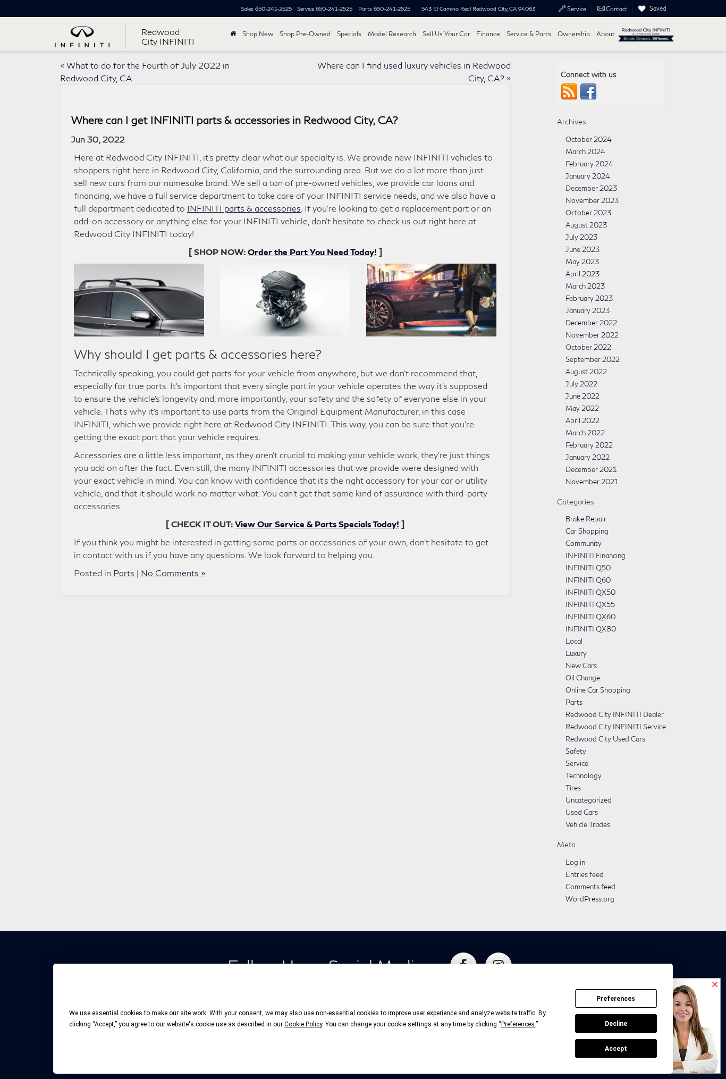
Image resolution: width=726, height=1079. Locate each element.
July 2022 (581, 384)
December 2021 (591, 469)
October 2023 (588, 212)
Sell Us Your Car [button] (446, 34)
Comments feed (590, 886)
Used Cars (581, 812)
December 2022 (591, 322)
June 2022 (582, 396)
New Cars (581, 665)
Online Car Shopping (597, 690)
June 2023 (582, 249)
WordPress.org (589, 899)
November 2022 (592, 335)
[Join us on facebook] (588, 91)
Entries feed (584, 874)
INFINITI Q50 (588, 567)
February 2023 (589, 298)
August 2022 (586, 371)
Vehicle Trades (587, 824)
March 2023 (585, 286)
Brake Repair (585, 519)
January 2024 (587, 176)
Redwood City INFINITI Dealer (614, 714)
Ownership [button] (574, 34)
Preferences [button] (518, 1024)
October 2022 (588, 347)
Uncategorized (588, 800)
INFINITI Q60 (588, 580)
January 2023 (587, 310)
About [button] (605, 34)
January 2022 (587, 457)
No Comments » (173, 573)
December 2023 (591, 188)
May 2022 (582, 408)
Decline (616, 1023)
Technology (583, 775)
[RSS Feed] (569, 91)
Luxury (576, 653)
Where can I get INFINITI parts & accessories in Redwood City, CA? (234, 119)
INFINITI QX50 (590, 592)
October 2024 (588, 139)
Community (583, 543)
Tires (573, 787)
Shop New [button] (257, 34)
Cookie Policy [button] (303, 1024)
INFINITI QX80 (590, 629)
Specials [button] (349, 34)
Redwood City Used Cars (605, 739)
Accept (616, 1048)
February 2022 (589, 445)
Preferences (615, 998)
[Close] (715, 985)
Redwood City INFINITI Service (615, 726)
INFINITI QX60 (590, 616)
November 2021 (591, 481)
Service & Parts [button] (528, 34)
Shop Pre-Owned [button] (305, 34)
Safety (575, 751)
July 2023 (581, 237)
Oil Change (582, 677)
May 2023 (582, 261)
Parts (123, 573)
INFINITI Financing (595, 555)
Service (576, 763)
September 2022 (592, 359)
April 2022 (582, 420)
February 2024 (589, 163)
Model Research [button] (392, 34)
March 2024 (585, 151)
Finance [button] (488, 34)
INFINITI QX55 (590, 604)
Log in (575, 862)
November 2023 (592, 200)
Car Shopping (587, 531)
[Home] (233, 34)
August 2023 (586, 225)
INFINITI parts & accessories (244, 208)
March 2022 (585, 432)
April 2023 (582, 273)
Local (574, 641)
